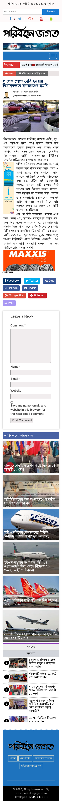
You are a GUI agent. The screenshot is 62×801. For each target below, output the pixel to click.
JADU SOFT (40, 797)
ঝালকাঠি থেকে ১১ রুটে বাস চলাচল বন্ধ (42, 675)
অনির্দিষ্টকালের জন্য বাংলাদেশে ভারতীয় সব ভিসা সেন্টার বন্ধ (29, 501)
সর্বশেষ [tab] (31, 647)
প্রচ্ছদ (11, 73)
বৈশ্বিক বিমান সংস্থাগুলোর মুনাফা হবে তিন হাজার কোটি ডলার (31, 636)
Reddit (31, 288)
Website (16, 390)
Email (15, 379)
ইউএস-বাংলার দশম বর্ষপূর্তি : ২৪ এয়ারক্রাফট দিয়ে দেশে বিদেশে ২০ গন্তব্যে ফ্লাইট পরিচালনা (27, 566)
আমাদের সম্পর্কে (43, 758)
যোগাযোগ (25, 758)
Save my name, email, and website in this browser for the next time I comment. (28, 410)
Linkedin (12, 288)
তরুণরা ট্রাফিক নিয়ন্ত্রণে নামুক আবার (42, 719)
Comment (18, 325)
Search (51, 11)
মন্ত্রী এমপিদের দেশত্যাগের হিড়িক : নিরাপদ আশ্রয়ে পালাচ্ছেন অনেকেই (27, 534)
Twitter (33, 280)
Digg (51, 280)
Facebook (12, 280)
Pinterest (39, 295)
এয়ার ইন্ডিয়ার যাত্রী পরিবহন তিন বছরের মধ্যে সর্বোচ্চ (30, 602)
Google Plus (16, 295)
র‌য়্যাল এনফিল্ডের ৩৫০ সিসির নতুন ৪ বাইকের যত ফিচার (42, 663)
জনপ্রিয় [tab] (31, 653)
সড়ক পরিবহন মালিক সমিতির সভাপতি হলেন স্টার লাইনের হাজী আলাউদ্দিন (42, 706)
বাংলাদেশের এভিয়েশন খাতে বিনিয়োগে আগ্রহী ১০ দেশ (29, 468)
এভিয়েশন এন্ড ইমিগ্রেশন (33, 73)
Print (10, 303)
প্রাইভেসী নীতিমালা (31, 766)
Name (15, 367)
